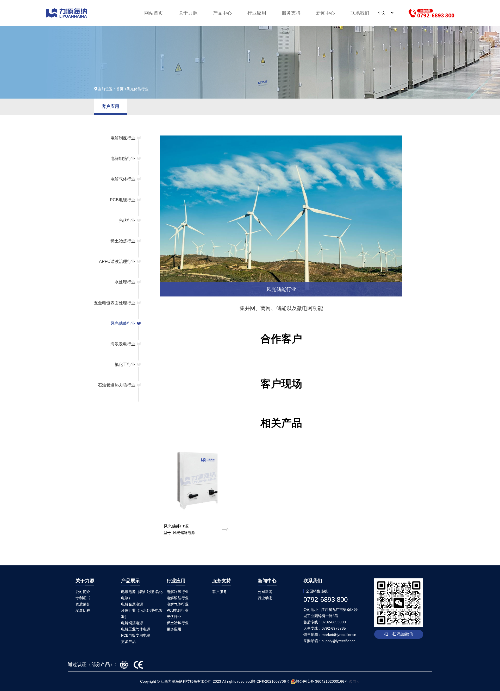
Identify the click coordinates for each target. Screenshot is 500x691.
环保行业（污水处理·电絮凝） (141, 613)
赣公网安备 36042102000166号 (322, 681)
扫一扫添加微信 (398, 634)
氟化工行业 (125, 364)
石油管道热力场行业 (116, 385)
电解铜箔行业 (122, 158)
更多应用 (174, 629)
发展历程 (83, 610)
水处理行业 (125, 282)
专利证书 (83, 598)
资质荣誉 (83, 604)
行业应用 (256, 13)
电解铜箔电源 (132, 623)
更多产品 (128, 642)
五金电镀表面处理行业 (114, 303)
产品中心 (222, 13)
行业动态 (265, 598)
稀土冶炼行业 (122, 241)
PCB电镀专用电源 (135, 635)
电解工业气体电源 (135, 629)
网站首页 (153, 13)
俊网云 (354, 681)
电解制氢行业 (122, 138)
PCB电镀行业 (122, 200)
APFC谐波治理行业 (117, 261)
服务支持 (291, 13)
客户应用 (110, 106)
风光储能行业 (122, 323)
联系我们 (360, 13)
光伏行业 (127, 220)
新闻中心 (325, 13)
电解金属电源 (132, 604)
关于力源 (188, 13)
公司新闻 (265, 592)
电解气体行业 (122, 179)
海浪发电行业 (122, 344)
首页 (120, 89)
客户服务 (219, 592)
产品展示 (130, 580)
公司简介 (83, 592)
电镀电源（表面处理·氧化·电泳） (142, 595)
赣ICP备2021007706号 (271, 681)
